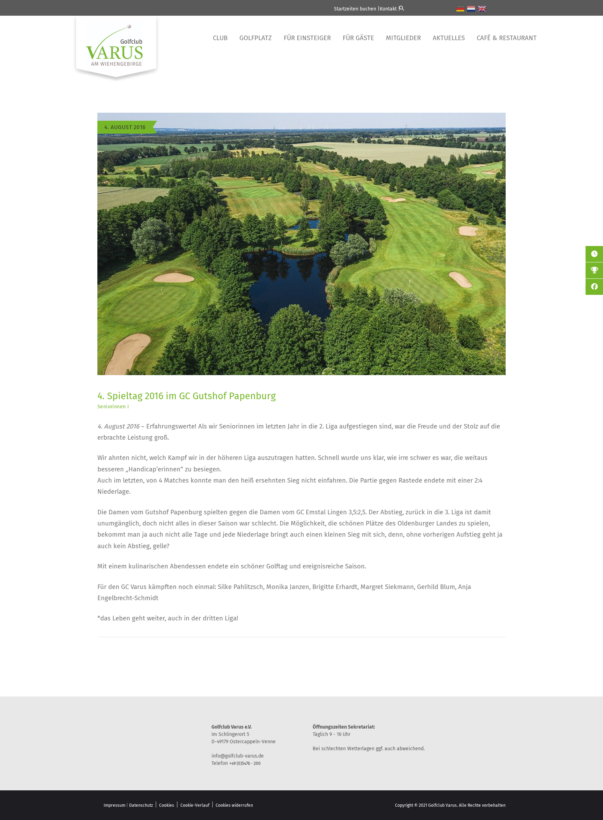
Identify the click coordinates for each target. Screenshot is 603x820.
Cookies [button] (166, 805)
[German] (460, 8)
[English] (482, 8)
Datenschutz (141, 805)
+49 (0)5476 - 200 (245, 763)
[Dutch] (471, 8)
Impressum (114, 805)
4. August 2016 (125, 127)
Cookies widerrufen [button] (234, 805)
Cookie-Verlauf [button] (194, 805)
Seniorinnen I (113, 407)
